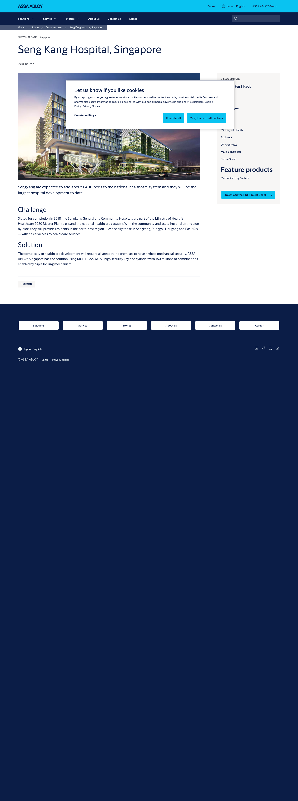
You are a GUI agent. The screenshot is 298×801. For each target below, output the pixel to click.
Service (47, 18)
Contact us (114, 18)
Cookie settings (85, 115)
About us (94, 18)
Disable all (173, 118)
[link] (211, 6)
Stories (70, 18)
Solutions (23, 18)
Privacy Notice (91, 106)
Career (133, 18)
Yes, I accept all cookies (206, 118)
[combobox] (256, 18)
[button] (32, 18)
